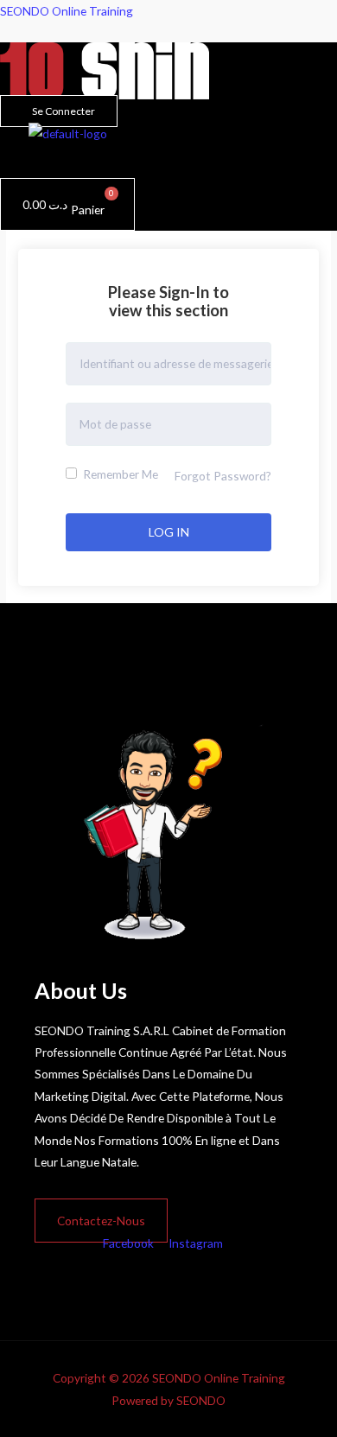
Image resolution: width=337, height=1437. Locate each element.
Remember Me (119, 474)
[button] (34, 160)
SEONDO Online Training (66, 10)
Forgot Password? (223, 475)
